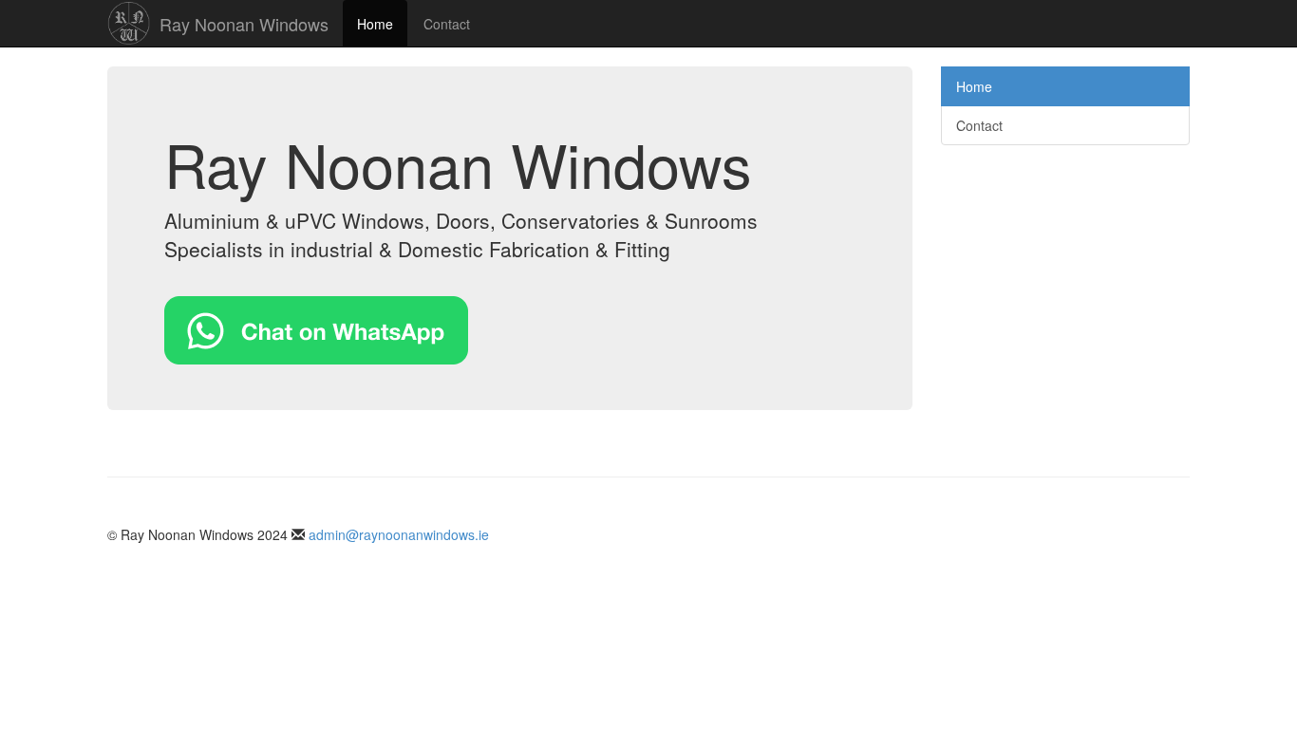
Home (375, 23)
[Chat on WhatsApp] (316, 328)
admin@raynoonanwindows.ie (399, 534)
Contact (446, 23)
